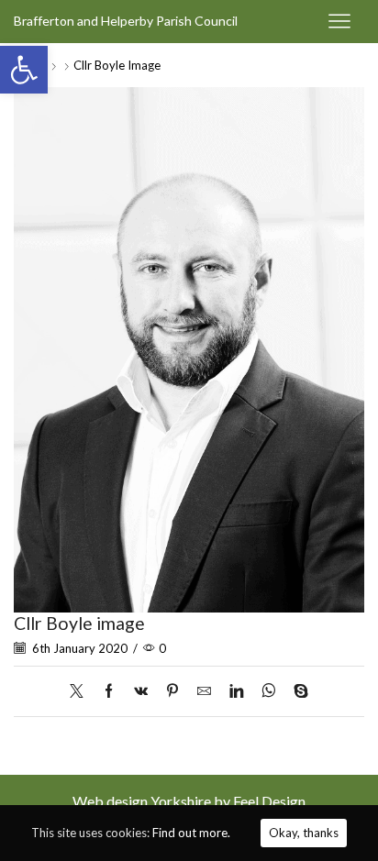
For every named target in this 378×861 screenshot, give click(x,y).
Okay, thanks (304, 832)
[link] (24, 70)
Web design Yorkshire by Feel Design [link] (189, 801)
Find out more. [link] (191, 832)
